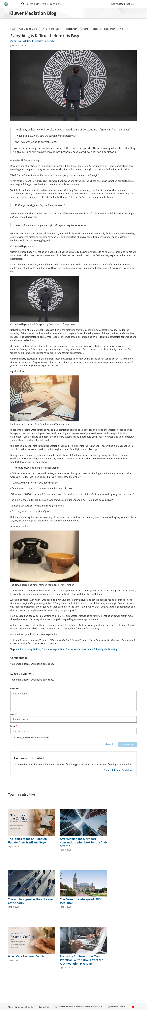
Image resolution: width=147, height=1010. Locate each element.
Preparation (109, 29)
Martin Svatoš (17, 41)
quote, (90, 649)
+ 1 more (122, 29)
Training (84, 29)
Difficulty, (99, 649)
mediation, (22, 649)
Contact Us (44, 1007)
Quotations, (80, 649)
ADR (13, 29)
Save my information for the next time (32, 738)
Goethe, (70, 649)
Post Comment (127, 744)
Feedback (96, 29)
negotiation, (34, 649)
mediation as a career (29, 29)
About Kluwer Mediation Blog (21, 1007)
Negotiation (71, 29)
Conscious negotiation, (53, 649)
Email (13, 726)
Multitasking (110, 649)
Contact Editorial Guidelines (118, 770)
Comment (14, 688)
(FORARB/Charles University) (40, 41)
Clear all (109, 744)
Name (13, 714)
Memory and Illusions (53, 29)
